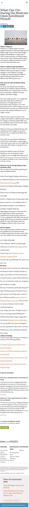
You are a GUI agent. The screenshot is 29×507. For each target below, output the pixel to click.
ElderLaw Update (14, 456)
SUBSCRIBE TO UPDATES (12, 501)
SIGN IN (21, 450)
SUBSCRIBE (4, 427)
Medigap (3, 217)
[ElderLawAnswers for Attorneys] (9, 441)
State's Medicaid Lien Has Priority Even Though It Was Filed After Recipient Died (14, 493)
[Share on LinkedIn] (7, 26)
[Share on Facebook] (4, 26)
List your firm (4, 450)
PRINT (11, 26)
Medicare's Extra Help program (17, 320)
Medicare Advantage (9, 183)
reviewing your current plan (12, 157)
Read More (3, 394)
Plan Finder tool (20, 247)
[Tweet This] (2, 26)
